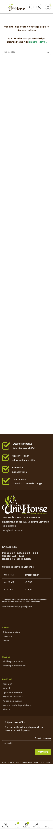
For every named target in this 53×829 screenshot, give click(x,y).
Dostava (7, 636)
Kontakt (7, 688)
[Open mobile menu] (3, 7)
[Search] (30, 7)
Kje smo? (7, 684)
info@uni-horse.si (12, 530)
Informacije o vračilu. (23, 460)
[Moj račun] (39, 7)
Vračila (6, 640)
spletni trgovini (37, 41)
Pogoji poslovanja (12, 701)
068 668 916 (9, 526)
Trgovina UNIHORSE (13, 696)
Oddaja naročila (11, 632)
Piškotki (7, 709)
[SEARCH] (47, 52)
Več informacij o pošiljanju (17, 606)
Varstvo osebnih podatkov (17, 705)
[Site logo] (16, 6)
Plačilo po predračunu (14, 665)
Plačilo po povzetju (13, 661)
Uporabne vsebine (12, 692)
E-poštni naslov (43, 738)
